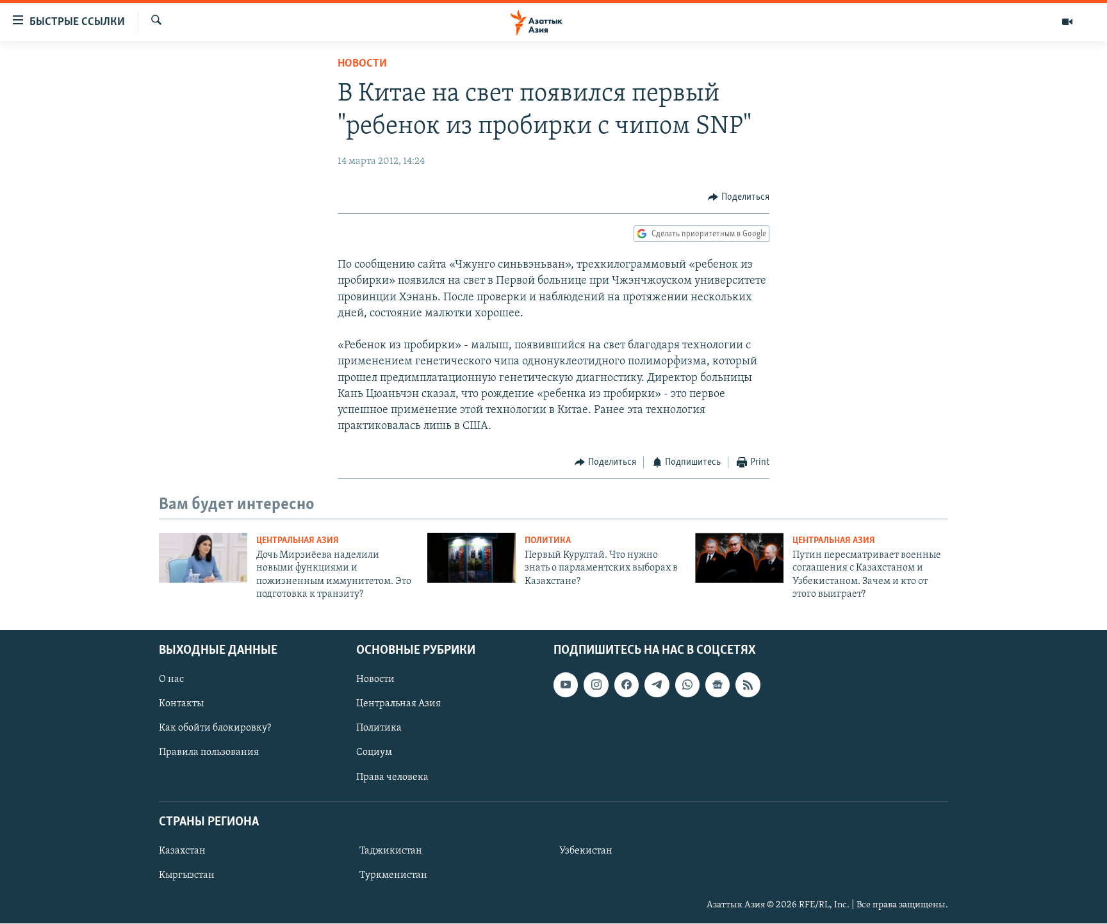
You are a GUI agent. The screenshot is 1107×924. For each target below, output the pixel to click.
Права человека (392, 777)
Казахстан (182, 851)
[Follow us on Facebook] (626, 685)
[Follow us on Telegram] (656, 685)
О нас (171, 680)
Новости (362, 64)
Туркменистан (393, 875)
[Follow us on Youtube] (566, 685)
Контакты (181, 704)
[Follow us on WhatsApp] (687, 685)
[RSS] (747, 685)
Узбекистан (585, 851)
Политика (548, 541)
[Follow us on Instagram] (596, 685)
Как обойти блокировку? (215, 729)
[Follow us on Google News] (717, 685)
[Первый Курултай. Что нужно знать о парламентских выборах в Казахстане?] (471, 558)
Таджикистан (390, 851)
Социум (374, 753)
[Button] (738, 197)
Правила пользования (209, 753)
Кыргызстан (187, 875)
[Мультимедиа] (1067, 22)
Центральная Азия (297, 541)
